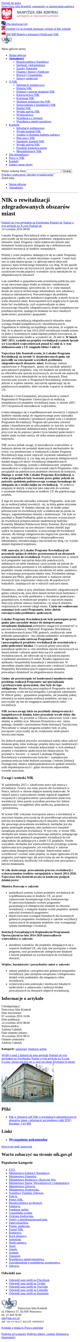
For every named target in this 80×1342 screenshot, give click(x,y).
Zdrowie (14, 1265)
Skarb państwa (17, 1242)
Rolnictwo (15, 1232)
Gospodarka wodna (20, 1212)
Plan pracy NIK (25, 138)
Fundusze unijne (18, 1209)
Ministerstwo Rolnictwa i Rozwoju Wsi (32, 1179)
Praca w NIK (17, 157)
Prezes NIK (16, 1199)
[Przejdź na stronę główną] (6, 42)
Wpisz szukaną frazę (13, 171)
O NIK (13, 81)
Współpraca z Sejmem (29, 118)
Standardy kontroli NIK (30, 141)
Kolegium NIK (25, 98)
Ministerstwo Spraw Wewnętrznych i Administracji (39, 1183)
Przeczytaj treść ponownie (16, 1146)
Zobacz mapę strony (21, 164)
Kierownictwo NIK (27, 94)
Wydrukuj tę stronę (38, 1061)
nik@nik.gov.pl (10, 1318)
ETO (12, 1169)
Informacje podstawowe (30, 85)
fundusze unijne (37, 1049)
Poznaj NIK (16, 1229)
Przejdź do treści (11, 3)
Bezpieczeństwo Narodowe (32, 61)
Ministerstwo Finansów (22, 1176)
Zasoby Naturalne (26, 68)
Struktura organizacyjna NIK (33, 101)
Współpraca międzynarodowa (33, 121)
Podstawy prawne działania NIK (35, 91)
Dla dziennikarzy (19, 154)
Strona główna (17, 55)
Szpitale (13, 1252)
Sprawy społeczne (27, 78)
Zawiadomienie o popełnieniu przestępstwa (34, 1262)
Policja (13, 1196)
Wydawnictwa (24, 114)
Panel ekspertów (18, 1222)
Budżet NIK (23, 108)
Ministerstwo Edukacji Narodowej (29, 1173)
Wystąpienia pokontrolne (28, 1139)
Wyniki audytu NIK (28, 111)
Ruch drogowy (17, 1236)
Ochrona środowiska (21, 1216)
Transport (14, 1255)
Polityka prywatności (13, 1334)
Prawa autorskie (33, 1327)
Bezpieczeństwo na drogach (25, 1202)
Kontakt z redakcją (12, 1327)
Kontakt (13, 161)
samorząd (21, 1049)
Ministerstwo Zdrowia (22, 1186)
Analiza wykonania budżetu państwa (38, 134)
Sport (12, 1246)
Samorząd (15, 1239)
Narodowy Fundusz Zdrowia (26, 1193)
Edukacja (14, 1206)
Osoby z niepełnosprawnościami (28, 1219)
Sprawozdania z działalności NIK (36, 104)
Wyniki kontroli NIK (28, 131)
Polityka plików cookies (41, 1334)
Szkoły (13, 1249)
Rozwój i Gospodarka (29, 75)
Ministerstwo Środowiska (24, 1189)
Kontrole (14, 124)
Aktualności (16, 187)
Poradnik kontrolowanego (31, 148)
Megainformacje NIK (29, 151)
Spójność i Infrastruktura (30, 65)
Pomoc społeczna (19, 1226)
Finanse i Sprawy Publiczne (32, 71)
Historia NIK (24, 88)
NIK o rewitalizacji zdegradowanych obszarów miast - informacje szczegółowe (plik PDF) (42, 1120)
